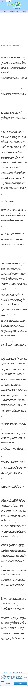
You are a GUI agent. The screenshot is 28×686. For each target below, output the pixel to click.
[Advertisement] (14, 28)
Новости (22, 672)
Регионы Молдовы (14, 11)
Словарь (9, 672)
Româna (2, 1)
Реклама (5, 672)
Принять (20, 683)
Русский (8, 1)
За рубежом (23, 11)
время (22, 373)
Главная (4, 11)
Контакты (18, 672)
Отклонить (7, 683)
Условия (13, 672)
